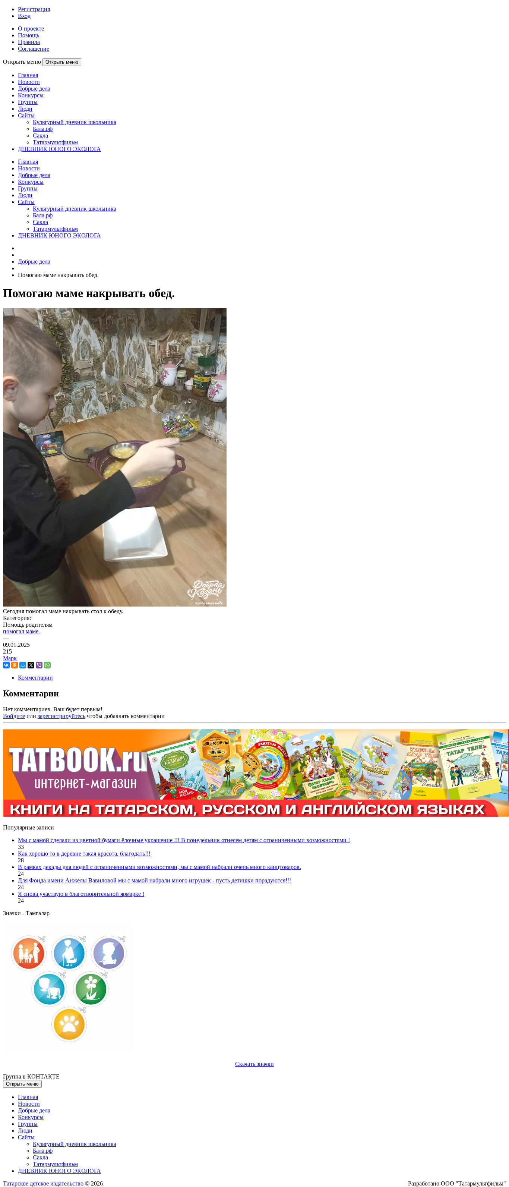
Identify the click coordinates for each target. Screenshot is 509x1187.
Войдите (14, 716)
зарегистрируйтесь (61, 716)
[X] (31, 665)
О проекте (31, 28)
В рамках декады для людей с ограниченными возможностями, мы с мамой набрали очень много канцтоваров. (159, 867)
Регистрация (34, 9)
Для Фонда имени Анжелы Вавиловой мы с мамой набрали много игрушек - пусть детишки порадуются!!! (154, 880)
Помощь (28, 35)
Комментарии (35, 677)
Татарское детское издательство (43, 1183)
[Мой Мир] (22, 665)
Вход (24, 16)
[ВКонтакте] (6, 665)
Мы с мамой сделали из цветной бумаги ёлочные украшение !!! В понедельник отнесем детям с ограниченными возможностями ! (184, 840)
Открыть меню (61, 62)
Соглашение (33, 48)
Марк (10, 658)
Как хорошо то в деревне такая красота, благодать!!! (84, 853)
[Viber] (39, 665)
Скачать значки (254, 1064)
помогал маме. (21, 631)
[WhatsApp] (47, 665)
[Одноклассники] (14, 665)
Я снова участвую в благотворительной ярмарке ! (81, 894)
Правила (29, 42)
